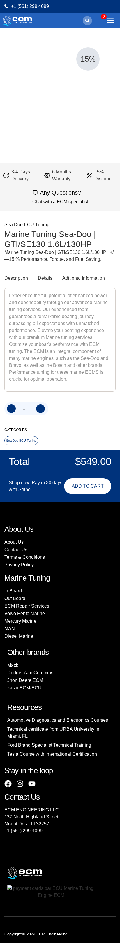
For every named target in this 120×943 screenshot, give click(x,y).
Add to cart (88, 486)
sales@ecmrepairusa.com (31, 837)
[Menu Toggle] (110, 20)
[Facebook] (8, 783)
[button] (87, 20)
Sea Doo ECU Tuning (27, 224)
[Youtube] (32, 783)
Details (45, 278)
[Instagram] (20, 783)
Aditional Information (83, 278)
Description (16, 278)
